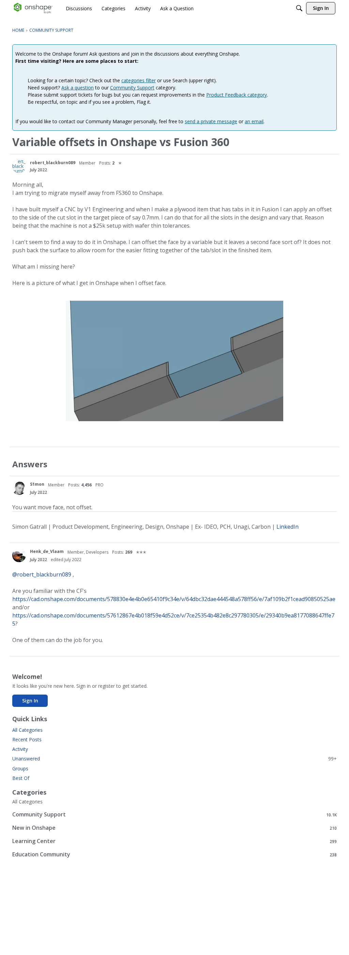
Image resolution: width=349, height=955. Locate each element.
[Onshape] (33, 8)
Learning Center (174, 841)
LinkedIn (287, 526)
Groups (20, 768)
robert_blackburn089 (52, 163)
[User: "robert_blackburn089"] (19, 166)
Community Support (132, 87)
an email (254, 121)
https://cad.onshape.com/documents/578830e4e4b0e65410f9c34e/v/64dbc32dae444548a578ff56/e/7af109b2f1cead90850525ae (173, 599)
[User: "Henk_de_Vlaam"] (19, 555)
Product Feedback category (236, 94)
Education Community (174, 854)
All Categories (27, 730)
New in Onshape (174, 827)
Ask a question (77, 87)
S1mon (37, 484)
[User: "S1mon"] (19, 488)
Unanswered (174, 758)
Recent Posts (27, 739)
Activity (20, 749)
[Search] (299, 8)
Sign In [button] (30, 700)
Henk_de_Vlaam (47, 551)
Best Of (20, 778)
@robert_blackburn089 (41, 574)
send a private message (211, 121)
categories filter (138, 80)
